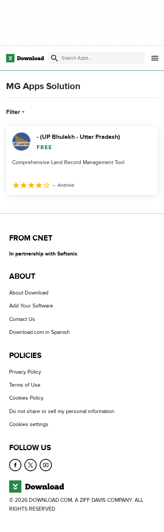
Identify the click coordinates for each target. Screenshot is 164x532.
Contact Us (22, 319)
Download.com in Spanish (39, 332)
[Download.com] (25, 58)
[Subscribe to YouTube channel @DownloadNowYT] (46, 465)
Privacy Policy (25, 372)
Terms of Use (24, 385)
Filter (13, 112)
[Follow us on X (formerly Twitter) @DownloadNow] (30, 465)
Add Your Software (31, 306)
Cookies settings (28, 424)
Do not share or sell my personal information (61, 411)
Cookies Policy (26, 398)
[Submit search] (54, 58)
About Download (28, 293)
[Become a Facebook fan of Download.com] (15, 465)
